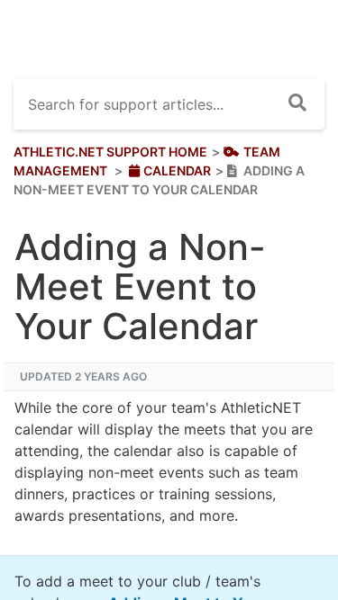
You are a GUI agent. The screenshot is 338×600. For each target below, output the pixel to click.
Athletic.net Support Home (110, 151)
